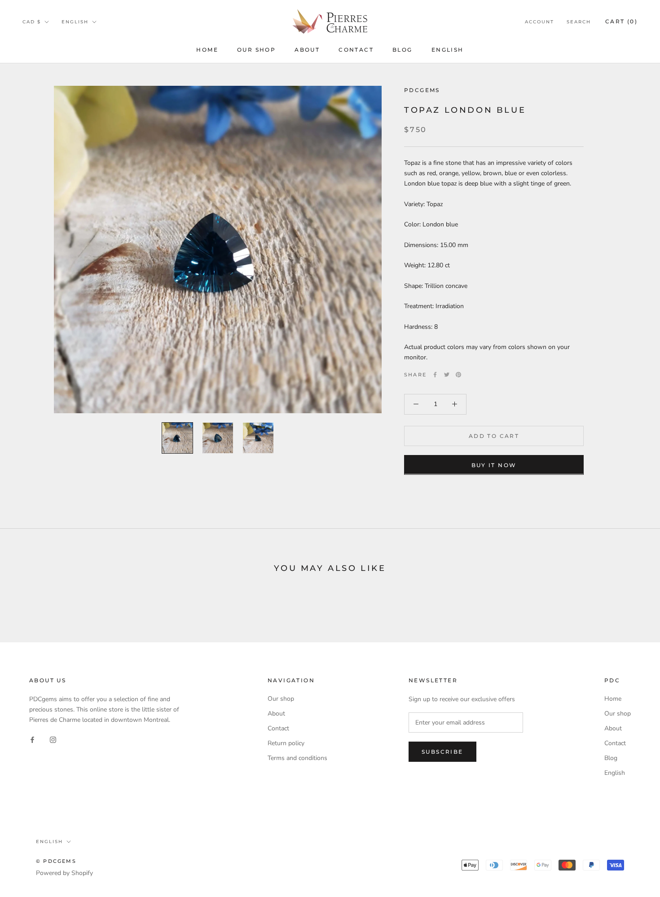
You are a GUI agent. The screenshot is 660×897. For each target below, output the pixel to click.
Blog (402, 49)
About (307, 49)
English (447, 49)
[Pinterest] (458, 374)
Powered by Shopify (64, 873)
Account (539, 22)
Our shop (256, 49)
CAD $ (31, 22)
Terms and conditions (297, 758)
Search (579, 22)
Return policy (286, 743)
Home (207, 49)
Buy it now (494, 464)
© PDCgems (56, 861)
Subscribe (442, 751)
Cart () (621, 21)
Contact (356, 49)
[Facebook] (435, 374)
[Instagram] (53, 739)
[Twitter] (446, 374)
